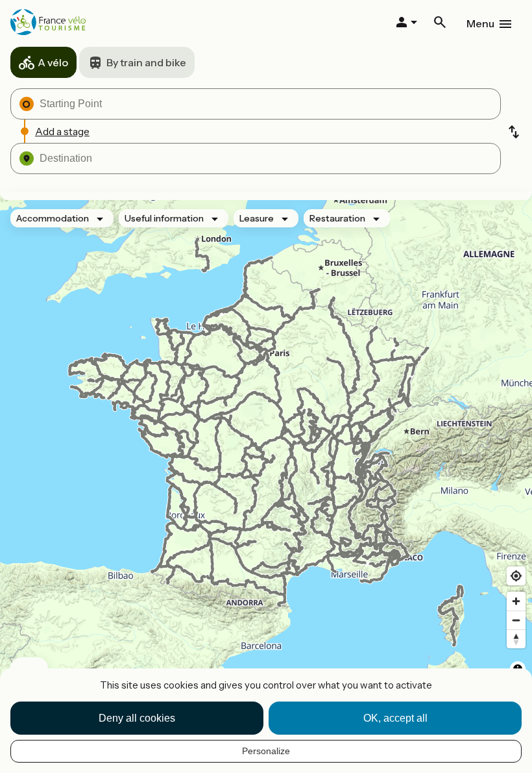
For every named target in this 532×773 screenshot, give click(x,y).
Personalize (266, 751)
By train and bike (146, 62)
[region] (266, 448)
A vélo (53, 62)
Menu (480, 23)
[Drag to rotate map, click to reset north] (516, 638)
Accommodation (52, 218)
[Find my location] (516, 575)
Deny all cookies (137, 718)
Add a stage (62, 131)
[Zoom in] (516, 601)
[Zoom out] (516, 620)
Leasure (256, 218)
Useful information (164, 218)
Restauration (337, 218)
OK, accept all (395, 718)
